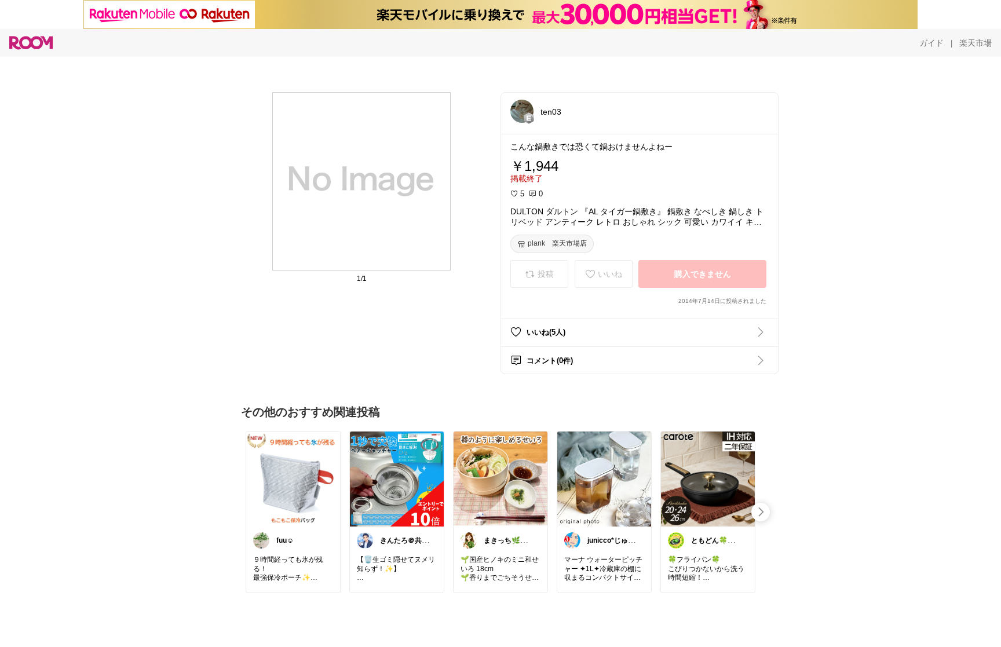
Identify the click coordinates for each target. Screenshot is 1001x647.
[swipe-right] (760, 512)
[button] (522, 111)
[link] (293, 478)
